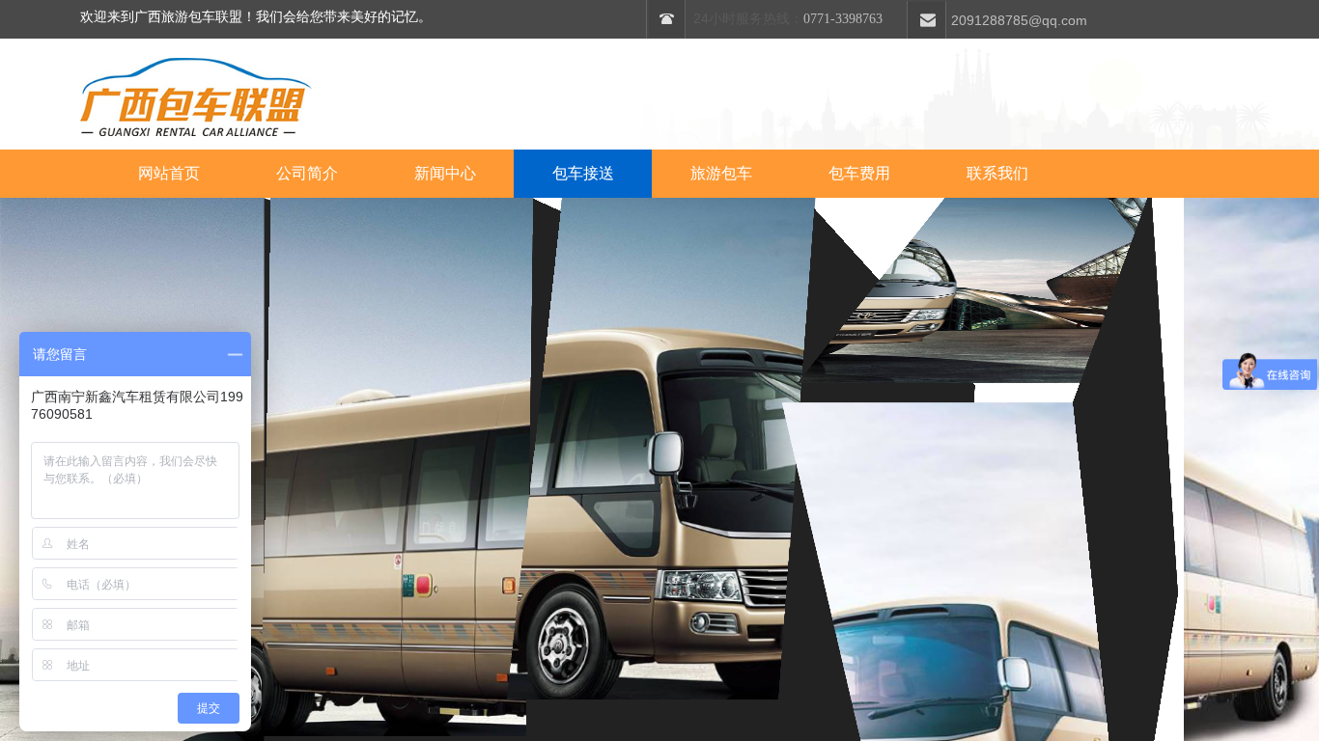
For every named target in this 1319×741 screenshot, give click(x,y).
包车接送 (583, 173)
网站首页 (169, 173)
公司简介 (307, 173)
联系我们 (997, 173)
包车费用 (859, 173)
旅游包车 (721, 173)
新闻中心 (445, 173)
